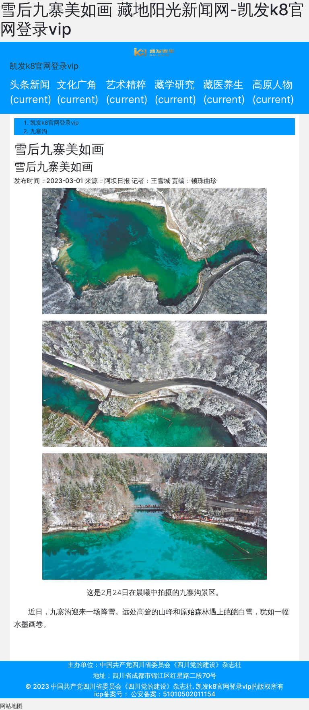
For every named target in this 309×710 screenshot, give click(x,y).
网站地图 (11, 705)
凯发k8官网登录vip (44, 66)
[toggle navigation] (154, 51)
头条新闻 (31, 92)
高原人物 (273, 92)
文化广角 (78, 92)
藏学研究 (175, 92)
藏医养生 (224, 92)
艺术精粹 (127, 92)
